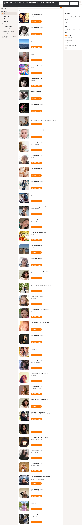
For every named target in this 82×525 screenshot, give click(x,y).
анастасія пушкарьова (37, 91)
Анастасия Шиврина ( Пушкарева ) (40, 373)
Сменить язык (5, 28)
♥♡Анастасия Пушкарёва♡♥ (39, 207)
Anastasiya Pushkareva (37, 258)
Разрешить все (64, 4)
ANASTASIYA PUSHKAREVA (38, 232)
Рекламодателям (5, 31)
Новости (4, 33)
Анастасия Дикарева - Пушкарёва (40, 476)
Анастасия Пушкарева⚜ (37, 284)
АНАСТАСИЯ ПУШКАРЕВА (38, 348)
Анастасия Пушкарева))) (37, 130)
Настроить (74, 4)
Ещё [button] (7, 33)
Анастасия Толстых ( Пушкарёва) (40, 322)
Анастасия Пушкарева (37, 27)
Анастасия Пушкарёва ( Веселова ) (40, 309)
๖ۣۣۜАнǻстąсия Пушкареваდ (38, 412)
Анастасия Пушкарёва (37, 14)
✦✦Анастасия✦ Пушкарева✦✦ (39, 271)
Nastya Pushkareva (36, 425)
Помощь (12, 31)
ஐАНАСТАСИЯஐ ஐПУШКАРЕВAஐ (39, 399)
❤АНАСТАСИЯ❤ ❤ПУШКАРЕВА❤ (40, 438)
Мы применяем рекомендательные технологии (9, 36)
